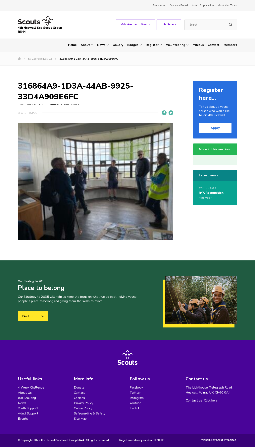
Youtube (135, 403)
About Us (25, 393)
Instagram (137, 398)
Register (152, 45)
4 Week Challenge (31, 387)
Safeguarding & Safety (89, 413)
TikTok (135, 408)
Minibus (198, 45)
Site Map (80, 418)
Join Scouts (169, 24)
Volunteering (175, 45)
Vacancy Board (179, 5)
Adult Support (28, 413)
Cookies (79, 398)
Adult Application (203, 5)
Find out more (33, 316)
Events (23, 418)
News (101, 45)
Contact (214, 45)
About (85, 45)
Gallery (118, 45)
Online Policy (83, 408)
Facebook (136, 387)
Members (230, 45)
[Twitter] (171, 112)
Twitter (135, 393)
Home (72, 45)
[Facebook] (164, 112)
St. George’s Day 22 (40, 59)
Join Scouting (27, 398)
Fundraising (159, 5)
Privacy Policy (83, 403)
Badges (132, 45)
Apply (215, 128)
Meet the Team (227, 5)
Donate (79, 387)
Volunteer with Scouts (135, 24)
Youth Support (28, 408)
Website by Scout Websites (218, 440)
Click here (211, 400)
